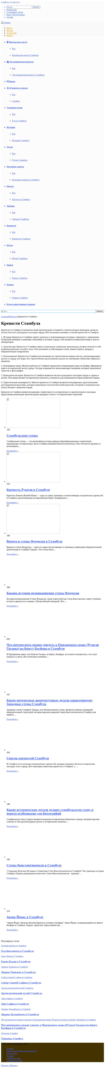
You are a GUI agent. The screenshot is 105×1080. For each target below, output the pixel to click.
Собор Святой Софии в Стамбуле (21, 982)
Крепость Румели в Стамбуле (28, 489)
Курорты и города (18, 88)
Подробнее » (12, 451)
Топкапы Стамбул (12, 1038)
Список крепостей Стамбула (28, 758)
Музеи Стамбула (19, 258)
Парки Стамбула (19, 278)
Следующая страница (13, 937)
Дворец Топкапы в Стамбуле (18, 972)
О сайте (10, 1056)
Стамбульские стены (22, 435)
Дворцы (11, 206)
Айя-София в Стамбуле (15, 1003)
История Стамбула (20, 140)
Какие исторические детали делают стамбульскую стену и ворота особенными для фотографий (50, 811)
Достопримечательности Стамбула (28, 75)
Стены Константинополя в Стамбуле (34, 865)
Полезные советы (15, 167)
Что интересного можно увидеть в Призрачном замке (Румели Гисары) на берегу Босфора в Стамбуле (53, 646)
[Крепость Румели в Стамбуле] (33, 481)
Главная (4, 316)
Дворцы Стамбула (20, 219)
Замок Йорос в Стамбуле (25, 917)
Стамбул (16, 101)
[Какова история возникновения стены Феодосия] (33, 585)
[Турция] (5, 22)
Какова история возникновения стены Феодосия (43, 593)
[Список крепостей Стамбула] (33, 750)
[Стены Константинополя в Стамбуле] (33, 857)
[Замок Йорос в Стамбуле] (33, 909)
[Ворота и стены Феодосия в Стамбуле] (33, 533)
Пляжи (10, 284)
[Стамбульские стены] (33, 427)
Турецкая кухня (14, 108)
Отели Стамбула (19, 160)
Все (13, 49)
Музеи (10, 245)
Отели (10, 147)
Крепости (11, 225)
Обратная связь (14, 1058)
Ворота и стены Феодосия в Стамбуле (34, 541)
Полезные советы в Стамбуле (25, 180)
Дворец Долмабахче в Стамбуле (20, 1014)
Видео (12, 81)
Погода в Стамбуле (21, 199)
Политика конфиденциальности (22, 1051)
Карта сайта (12, 1053)
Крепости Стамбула (21, 239)
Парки (10, 265)
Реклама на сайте (15, 1061)
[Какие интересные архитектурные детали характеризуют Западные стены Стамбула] (33, 692)
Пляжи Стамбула (20, 298)
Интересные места (17, 42)
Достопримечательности (21, 62)
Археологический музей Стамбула (21, 993)
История (11, 127)
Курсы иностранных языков (21, 304)
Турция (10, 1048)
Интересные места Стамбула (25, 55)
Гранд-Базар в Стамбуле (15, 961)
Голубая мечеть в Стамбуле (17, 951)
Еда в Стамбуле (19, 121)
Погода (10, 186)
